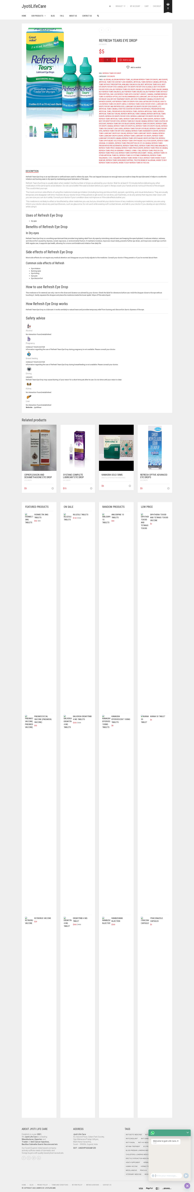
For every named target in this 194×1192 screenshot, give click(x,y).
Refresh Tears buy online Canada (134, 121)
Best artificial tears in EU (151, 84)
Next (93, 70)
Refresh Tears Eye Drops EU (124, 126)
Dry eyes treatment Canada (142, 99)
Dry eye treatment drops (120, 99)
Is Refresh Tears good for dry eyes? (141, 104)
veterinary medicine (133, 1174)
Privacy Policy (42, 1185)
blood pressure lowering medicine (139, 1150)
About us (73, 16)
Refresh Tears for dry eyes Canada (117, 131)
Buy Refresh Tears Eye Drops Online (127, 89)
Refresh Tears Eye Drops (145, 124)
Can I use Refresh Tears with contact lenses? (128, 94)
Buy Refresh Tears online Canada (155, 89)
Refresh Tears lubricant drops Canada (142, 133)
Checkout (157, 6)
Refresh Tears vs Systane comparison (134, 155)
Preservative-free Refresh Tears (124, 111)
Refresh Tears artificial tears (111, 119)
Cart (147, 6)
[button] (52, 488)
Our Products (37, 16)
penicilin (143, 1170)
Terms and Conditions (60, 1185)
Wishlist (119, 6)
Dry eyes (34, 221)
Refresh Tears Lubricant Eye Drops (137, 136)
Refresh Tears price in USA (152, 150)
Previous (27, 70)
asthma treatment (133, 1146)
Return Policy (77, 1185)
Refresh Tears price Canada (110, 148)
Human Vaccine (132, 1166)
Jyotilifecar (37, 407)
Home (24, 16)
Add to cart (127, 60)
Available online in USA (131, 84)
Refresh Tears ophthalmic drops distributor (140, 138)
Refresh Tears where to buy (132, 158)
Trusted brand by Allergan (144, 160)
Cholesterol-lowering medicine (138, 1154)
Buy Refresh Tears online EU (110, 92)
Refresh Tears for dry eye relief (136, 128)
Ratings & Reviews (92, 1185)
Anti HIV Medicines (145, 1142)
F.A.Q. (62, 16)
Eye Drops (103, 44)
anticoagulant (132, 1139)
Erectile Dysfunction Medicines (113, 478)
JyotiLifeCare (50, 1188)
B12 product (148, 1146)
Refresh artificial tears (147, 111)
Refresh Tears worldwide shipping (119, 160)
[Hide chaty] (187, 1186)
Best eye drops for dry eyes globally (138, 87)
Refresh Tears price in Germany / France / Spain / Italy (120, 150)
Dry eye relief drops (156, 97)
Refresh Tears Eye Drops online (148, 126)
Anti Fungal (130, 1142)
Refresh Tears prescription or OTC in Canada (133, 143)
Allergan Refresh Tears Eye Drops (144, 80)
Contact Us (87, 16)
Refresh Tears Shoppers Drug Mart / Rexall (136, 153)
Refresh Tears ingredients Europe (144, 131)
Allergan (107, 80)
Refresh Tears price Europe (132, 148)
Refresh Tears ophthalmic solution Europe (139, 141)
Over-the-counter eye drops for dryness (134, 109)
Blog (53, 16)
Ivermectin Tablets (148, 1166)
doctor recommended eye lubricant (133, 97)
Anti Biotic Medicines (134, 1135)
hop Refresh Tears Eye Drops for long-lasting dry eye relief (136, 102)
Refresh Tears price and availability (153, 146)
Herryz (40, 1188)
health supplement (133, 1162)
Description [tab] (32, 171)
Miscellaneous (131, 1170)
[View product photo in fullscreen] (90, 115)
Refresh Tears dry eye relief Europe (121, 124)
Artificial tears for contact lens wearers (116, 82)
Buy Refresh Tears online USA (133, 92)
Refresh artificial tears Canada (133, 114)
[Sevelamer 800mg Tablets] (101, 30)
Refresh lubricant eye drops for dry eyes (147, 116)
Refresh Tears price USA (108, 153)
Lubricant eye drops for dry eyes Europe (141, 106)
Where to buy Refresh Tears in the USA (134, 163)
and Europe (163, 80)
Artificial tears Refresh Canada (145, 82)
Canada (150, 94)
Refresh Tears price (130, 146)
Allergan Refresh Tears (121, 80)
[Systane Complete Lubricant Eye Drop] (108, 30)
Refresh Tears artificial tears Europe (138, 119)
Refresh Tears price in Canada (155, 148)
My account (135, 6)
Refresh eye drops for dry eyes (117, 116)
